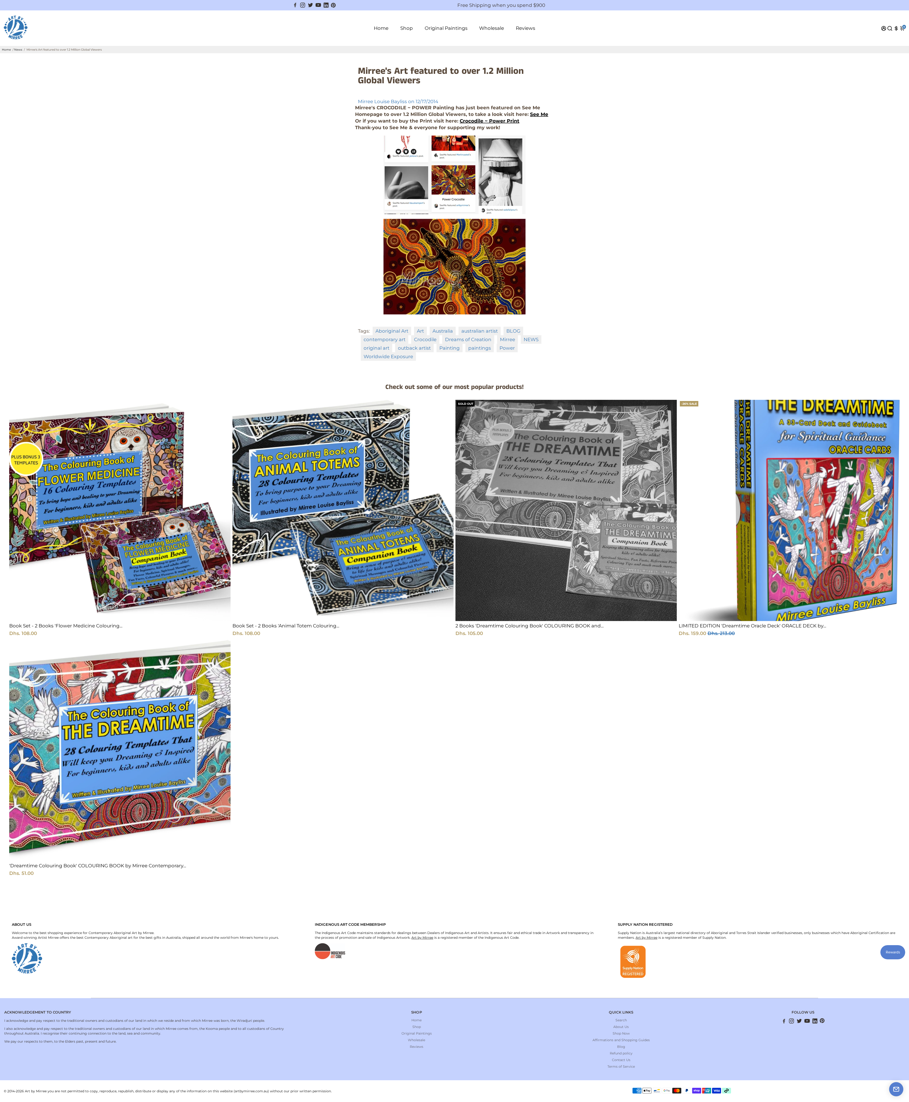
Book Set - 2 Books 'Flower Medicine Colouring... (65, 626)
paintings (479, 348)
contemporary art (384, 339)
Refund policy (621, 1053)
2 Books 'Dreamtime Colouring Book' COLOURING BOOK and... (529, 626)
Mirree (507, 339)
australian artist (479, 331)
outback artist (414, 348)
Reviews (525, 28)
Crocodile (425, 339)
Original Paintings (446, 28)
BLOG (513, 331)
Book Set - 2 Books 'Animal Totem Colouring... (285, 626)
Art (420, 331)
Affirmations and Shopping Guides (621, 1040)
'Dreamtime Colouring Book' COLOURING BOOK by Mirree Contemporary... (97, 865)
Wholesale (491, 28)
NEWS (531, 339)
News (18, 49)
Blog (621, 1047)
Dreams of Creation (468, 339)
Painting (449, 348)
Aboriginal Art (391, 331)
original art (376, 348)
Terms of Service (621, 1066)
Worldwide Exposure (388, 356)
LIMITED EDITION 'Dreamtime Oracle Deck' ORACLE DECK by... (752, 626)
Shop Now (621, 1033)
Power (507, 348)
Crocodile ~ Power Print (489, 121)
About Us (621, 1027)
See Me (539, 114)
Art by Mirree (422, 937)
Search (621, 1020)
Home (381, 28)
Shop (406, 28)
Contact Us (621, 1060)
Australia (442, 331)
